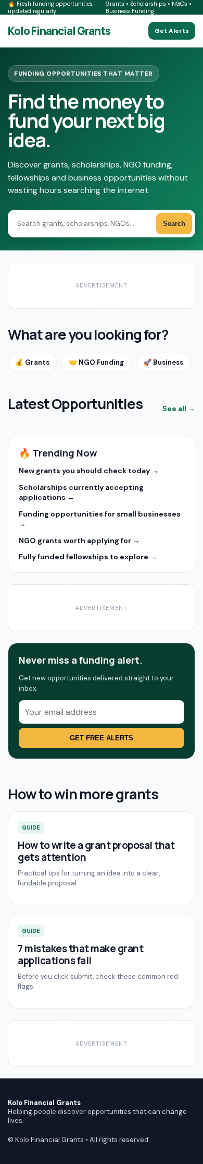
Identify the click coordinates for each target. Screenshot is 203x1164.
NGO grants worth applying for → (79, 540)
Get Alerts (172, 31)
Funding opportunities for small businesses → (100, 519)
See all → (178, 408)
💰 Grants (32, 362)
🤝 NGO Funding (96, 362)
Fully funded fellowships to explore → (88, 556)
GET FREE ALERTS (101, 738)
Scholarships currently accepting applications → (81, 492)
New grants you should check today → (89, 470)
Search (174, 223)
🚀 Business (163, 362)
